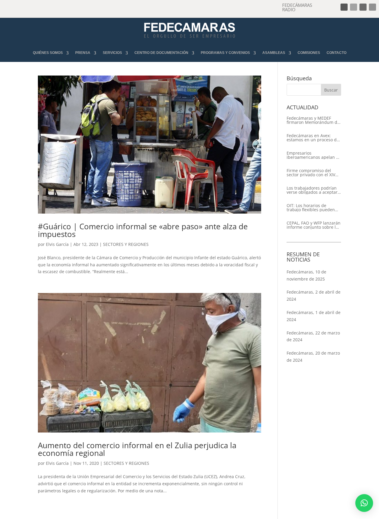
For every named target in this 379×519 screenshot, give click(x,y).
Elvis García (57, 244)
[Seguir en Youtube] (372, 7)
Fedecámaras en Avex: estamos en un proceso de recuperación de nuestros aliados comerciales (313, 138)
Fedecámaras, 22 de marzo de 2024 (313, 336)
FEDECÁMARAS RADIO (297, 7)
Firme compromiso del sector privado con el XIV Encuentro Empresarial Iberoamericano (311, 173)
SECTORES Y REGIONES (126, 244)
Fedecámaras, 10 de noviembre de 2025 (306, 275)
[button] (364, 503)
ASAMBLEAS (273, 53)
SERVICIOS (112, 53)
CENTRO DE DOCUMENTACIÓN (161, 53)
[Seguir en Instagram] (363, 7)
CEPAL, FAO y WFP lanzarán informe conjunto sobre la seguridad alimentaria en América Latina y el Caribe (314, 225)
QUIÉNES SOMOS (48, 53)
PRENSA (82, 53)
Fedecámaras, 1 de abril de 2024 (314, 316)
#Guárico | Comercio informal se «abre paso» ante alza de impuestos (143, 230)
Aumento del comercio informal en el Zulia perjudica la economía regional (137, 449)
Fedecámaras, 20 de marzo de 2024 (313, 356)
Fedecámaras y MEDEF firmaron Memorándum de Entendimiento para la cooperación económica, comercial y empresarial (313, 120)
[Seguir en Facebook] (344, 7)
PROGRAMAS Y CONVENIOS (225, 53)
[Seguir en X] (353, 7)
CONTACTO (336, 53)
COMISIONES (309, 53)
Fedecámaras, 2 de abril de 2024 (314, 295)
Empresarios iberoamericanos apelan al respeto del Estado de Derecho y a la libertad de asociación (313, 155)
